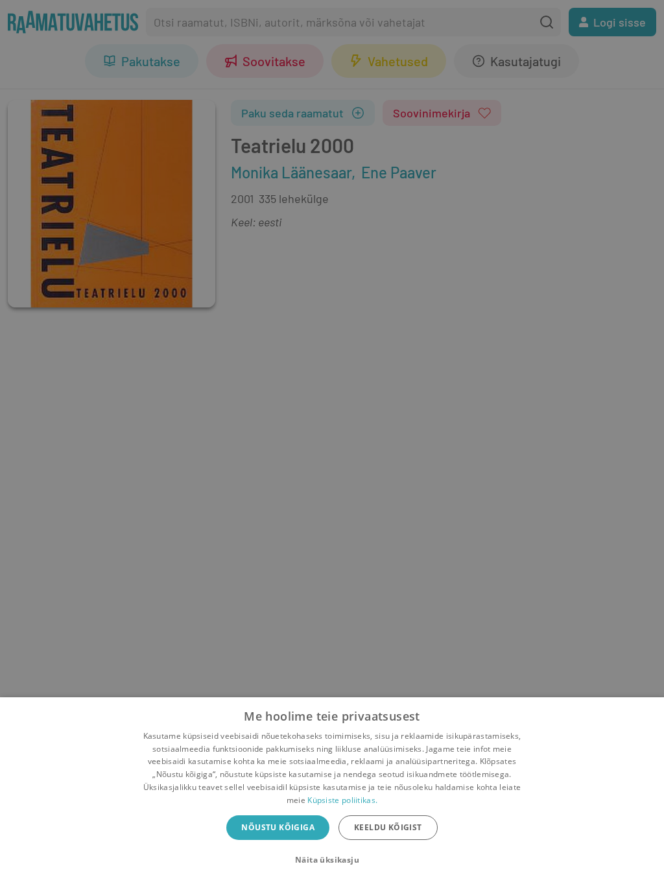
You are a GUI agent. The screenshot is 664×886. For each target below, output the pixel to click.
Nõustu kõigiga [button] (277, 827)
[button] (332, 860)
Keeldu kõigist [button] (388, 827)
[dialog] (332, 791)
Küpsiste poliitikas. (342, 800)
